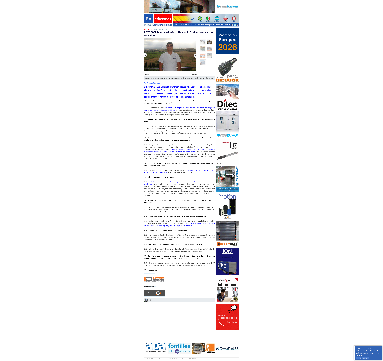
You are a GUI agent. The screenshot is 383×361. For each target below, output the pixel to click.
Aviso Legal (201, 358)
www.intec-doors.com (149, 273)
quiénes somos (184, 25)
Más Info (365, 358)
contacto (228, 25)
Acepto (358, 358)
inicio (175, 25)
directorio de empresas (206, 25)
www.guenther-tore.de (149, 286)
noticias (193, 25)
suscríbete (219, 25)
